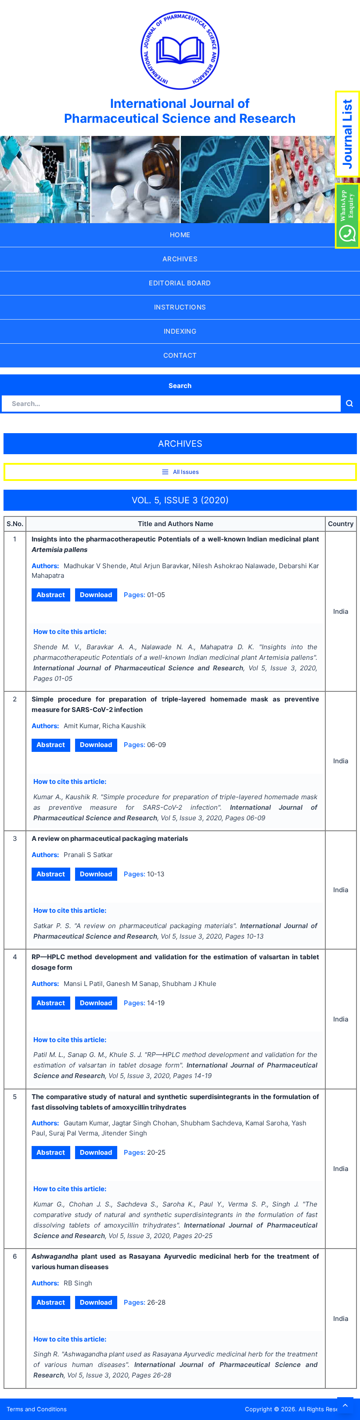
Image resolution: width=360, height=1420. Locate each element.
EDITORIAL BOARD (180, 283)
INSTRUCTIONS (180, 307)
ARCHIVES (180, 259)
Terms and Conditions (37, 1409)
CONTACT (180, 355)
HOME (180, 235)
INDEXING (180, 331)
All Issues (186, 471)
